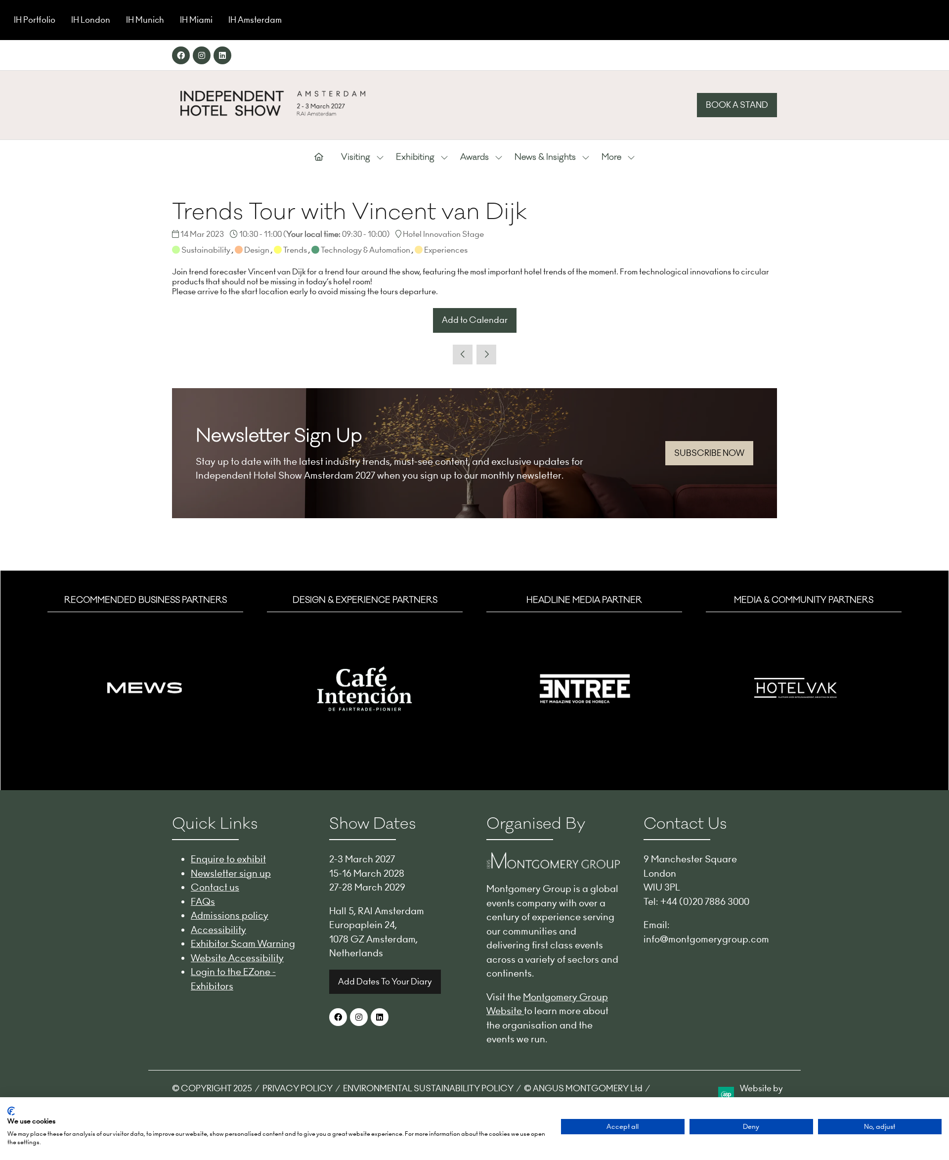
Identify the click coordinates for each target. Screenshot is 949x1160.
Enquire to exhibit (228, 859)
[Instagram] (202, 55)
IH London (90, 19)
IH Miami (196, 19)
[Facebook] (181, 55)
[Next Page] (486, 354)
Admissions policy (229, 915)
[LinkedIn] (222, 55)
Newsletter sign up (231, 873)
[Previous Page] (463, 354)
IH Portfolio (34, 19)
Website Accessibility (237, 958)
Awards (474, 157)
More (611, 157)
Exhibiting (415, 157)
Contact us (215, 887)
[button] (737, 105)
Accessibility (218, 930)
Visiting (355, 157)
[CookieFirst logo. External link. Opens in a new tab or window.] (11, 1111)
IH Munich (145, 19)
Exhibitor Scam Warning (243, 943)
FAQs (203, 901)
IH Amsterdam (255, 19)
